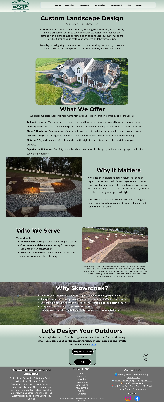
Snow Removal (82, 387)
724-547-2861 (133, 377)
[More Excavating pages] (74, 5)
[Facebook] (137, 398)
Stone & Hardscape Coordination (45, 131)
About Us (81, 376)
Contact (82, 393)
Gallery (81, 390)
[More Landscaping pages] (105, 5)
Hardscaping (81, 381)
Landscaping (81, 384)
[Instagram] (128, 398)
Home (82, 373)
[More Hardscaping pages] (90, 5)
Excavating (81, 378)
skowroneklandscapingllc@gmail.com (133, 380)
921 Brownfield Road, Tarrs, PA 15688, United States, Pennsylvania (133, 388)
